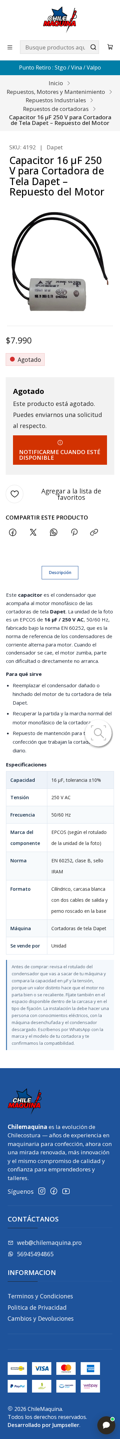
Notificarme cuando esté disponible (59, 454)
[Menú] (10, 47)
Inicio (56, 83)
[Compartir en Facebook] (13, 532)
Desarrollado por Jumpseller (43, 1425)
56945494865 (35, 1254)
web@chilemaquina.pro (49, 1243)
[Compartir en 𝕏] (33, 532)
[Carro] (110, 47)
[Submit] (93, 47)
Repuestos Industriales (56, 100)
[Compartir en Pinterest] (74, 532)
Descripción (60, 572)
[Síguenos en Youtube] (66, 1191)
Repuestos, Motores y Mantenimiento (56, 92)
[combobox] (59, 47)
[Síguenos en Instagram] (42, 1191)
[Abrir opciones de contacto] (106, 1425)
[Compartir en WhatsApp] (53, 532)
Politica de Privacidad (37, 1307)
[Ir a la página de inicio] (60, 19)
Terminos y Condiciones (40, 1296)
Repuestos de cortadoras (56, 109)
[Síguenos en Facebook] (54, 1191)
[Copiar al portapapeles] (94, 532)
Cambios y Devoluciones (41, 1318)
